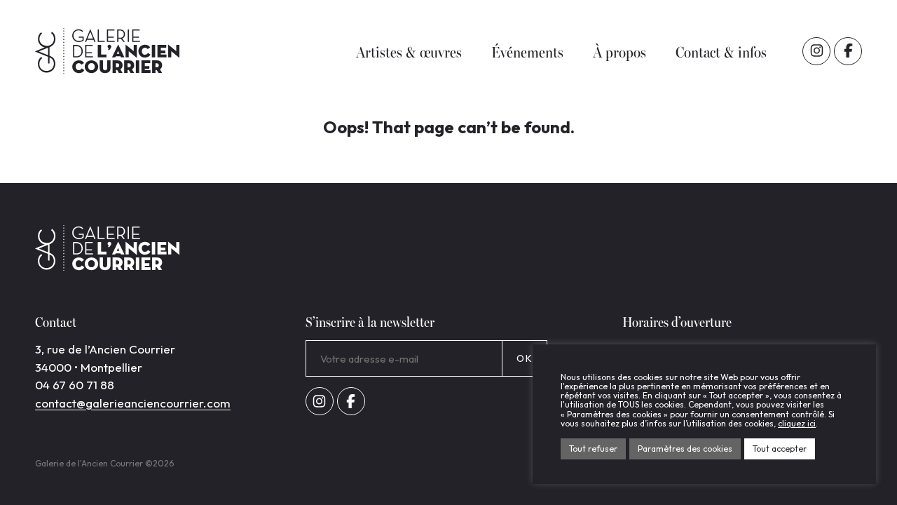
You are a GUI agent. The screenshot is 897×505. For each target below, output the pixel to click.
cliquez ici (797, 423)
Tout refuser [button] (593, 448)
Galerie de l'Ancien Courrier (107, 51)
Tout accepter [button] (780, 448)
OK (524, 358)
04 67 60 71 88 (74, 384)
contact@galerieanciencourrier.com (133, 403)
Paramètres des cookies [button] (685, 448)
